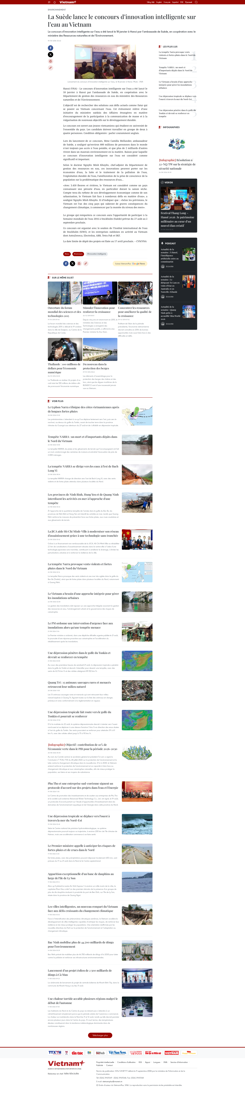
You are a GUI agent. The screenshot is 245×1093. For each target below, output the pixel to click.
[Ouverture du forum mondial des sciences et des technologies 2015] (65, 293)
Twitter (50, 54)
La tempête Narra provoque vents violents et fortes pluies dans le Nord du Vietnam (80, 566)
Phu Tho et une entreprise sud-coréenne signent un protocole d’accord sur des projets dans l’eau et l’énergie (83, 785)
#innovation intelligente (96, 253)
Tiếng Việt (150, 2)
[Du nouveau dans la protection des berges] (100, 349)
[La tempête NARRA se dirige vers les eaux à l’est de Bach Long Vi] (137, 474)
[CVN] (135, 1052)
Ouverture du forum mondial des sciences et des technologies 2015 (64, 312)
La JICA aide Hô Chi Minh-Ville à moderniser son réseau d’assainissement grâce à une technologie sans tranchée (83, 533)
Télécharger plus (100, 1035)
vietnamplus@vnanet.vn (112, 1081)
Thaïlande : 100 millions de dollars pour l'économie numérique (64, 368)
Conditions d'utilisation (126, 1062)
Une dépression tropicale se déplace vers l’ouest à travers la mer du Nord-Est (79, 818)
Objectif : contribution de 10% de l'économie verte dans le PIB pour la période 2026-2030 (82, 747)
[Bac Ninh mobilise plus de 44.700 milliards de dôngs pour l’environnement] (137, 950)
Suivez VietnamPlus (123, 263)
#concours (78, 253)
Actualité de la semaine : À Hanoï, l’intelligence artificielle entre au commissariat (170, 255)
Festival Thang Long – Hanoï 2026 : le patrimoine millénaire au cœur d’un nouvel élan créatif (177, 219)
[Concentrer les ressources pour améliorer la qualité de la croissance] (135, 293)
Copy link (50, 68)
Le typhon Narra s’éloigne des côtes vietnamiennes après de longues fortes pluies (83, 409)
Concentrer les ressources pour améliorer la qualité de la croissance (135, 312)
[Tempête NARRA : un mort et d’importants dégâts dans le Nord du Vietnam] (137, 445)
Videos (169, 182)
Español (175, 2)
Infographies (171, 127)
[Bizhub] (100, 1052)
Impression (50, 61)
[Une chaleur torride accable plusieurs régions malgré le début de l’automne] (137, 1007)
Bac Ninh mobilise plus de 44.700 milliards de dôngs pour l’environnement (81, 944)
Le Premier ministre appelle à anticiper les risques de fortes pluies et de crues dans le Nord (81, 848)
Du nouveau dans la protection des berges (96, 366)
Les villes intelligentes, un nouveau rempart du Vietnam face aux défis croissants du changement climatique (83, 909)
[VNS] (117, 1052)
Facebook (50, 48)
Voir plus (57, 401)
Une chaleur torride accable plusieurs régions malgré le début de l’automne (83, 1001)
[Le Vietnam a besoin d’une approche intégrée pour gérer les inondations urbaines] (137, 602)
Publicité (99, 1065)
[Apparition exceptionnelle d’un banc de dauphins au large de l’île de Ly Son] (137, 882)
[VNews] (66, 1052)
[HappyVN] (189, 1052)
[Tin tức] (77, 1052)
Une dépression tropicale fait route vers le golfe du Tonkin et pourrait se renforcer (79, 714)
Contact (109, 1065)
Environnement (57, 9)
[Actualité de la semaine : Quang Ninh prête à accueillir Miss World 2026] (188, 311)
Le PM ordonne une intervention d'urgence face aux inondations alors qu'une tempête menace (80, 625)
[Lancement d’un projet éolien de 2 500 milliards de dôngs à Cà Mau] (137, 978)
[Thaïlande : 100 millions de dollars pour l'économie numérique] (65, 349)
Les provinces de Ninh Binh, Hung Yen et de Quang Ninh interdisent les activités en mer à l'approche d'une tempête (83, 499)
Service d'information (179, 1062)
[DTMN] (153, 1052)
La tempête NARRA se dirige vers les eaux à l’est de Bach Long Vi (83, 468)
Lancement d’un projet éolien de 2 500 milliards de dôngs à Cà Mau (80, 972)
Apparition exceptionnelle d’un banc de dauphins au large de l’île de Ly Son (81, 876)
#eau (67, 253)
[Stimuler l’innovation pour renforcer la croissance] (100, 293)
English (159, 2)
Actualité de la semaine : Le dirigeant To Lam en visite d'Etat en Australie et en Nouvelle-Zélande (170, 284)
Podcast (170, 243)
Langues (156, 1062)
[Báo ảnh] (171, 1052)
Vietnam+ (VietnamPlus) (68, 2)
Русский (188, 2)
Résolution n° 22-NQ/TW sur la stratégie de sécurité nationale (177, 164)
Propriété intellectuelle (105, 1062)
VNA (165, 1062)
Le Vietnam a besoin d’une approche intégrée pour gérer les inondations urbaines (83, 596)
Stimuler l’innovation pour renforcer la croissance (99, 310)
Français (167, 2)
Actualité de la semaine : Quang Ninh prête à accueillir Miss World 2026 (170, 312)
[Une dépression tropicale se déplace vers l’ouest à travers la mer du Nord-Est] (137, 824)
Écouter (169, 266)
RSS (140, 1062)
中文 (181, 2)
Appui (147, 1062)
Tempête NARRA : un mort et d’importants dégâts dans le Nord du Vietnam (82, 439)
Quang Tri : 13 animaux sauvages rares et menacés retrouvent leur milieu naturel (79, 684)
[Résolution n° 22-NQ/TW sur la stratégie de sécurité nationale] (178, 144)
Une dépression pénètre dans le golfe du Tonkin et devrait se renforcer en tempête (79, 655)
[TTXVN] (55, 1052)
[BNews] (89, 1052)
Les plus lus (170, 46)
